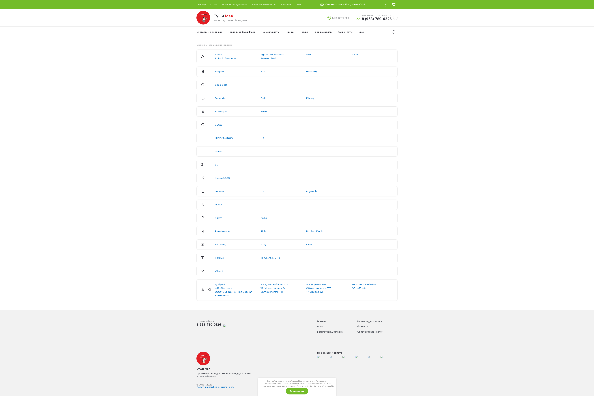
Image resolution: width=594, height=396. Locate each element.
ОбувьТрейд (359, 288)
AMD (309, 54)
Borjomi (219, 71)
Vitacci (219, 271)
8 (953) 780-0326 (377, 19)
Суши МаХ (203, 369)
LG (262, 191)
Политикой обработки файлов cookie (315, 386)
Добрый (220, 284)
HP (262, 138)
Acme (218, 54)
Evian (263, 111)
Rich (263, 231)
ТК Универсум (315, 291)
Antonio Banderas (225, 58)
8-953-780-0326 (208, 325)
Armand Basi (268, 58)
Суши (223, 16)
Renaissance (222, 231)
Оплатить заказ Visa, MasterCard (345, 4)
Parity (218, 217)
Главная (200, 45)
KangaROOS (222, 177)
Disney (310, 98)
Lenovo (219, 191)
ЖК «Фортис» (223, 288)
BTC (263, 71)
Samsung (220, 244)
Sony (263, 244)
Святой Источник (271, 291)
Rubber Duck (314, 231)
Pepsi (263, 217)
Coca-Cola (221, 84)
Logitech (311, 191)
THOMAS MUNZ (270, 257)
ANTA (355, 54)
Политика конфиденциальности (215, 387)
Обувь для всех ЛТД (318, 288)
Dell (263, 98)
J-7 (216, 164)
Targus (219, 257)
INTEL (218, 151)
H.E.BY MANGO (224, 138)
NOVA (218, 204)
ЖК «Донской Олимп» (274, 284)
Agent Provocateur (272, 54)
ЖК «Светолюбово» (364, 284)
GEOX (218, 124)
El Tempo (221, 111)
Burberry (311, 71)
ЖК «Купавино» (316, 284)
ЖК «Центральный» (272, 288)
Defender (221, 98)
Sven (309, 244)
